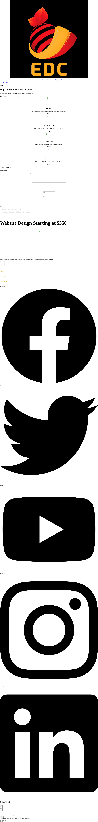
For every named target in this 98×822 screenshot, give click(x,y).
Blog (56, 79)
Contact (63, 79)
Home (35, 79)
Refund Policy (18, 209)
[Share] (3, 820)
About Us (42, 79)
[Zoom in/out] (0, 820)
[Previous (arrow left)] (0, 821)
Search (1, 96)
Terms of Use (3, 209)
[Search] (18, 96)
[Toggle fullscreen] (2, 820)
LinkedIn (5, 212)
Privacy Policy (10, 209)
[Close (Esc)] (5, 820)
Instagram (11, 212)
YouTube (28, 212)
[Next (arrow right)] (2, 821)
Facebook (18, 212)
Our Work (49, 79)
